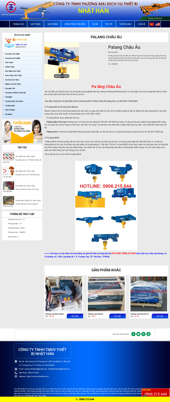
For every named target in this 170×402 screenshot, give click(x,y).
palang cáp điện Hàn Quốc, (40, 391)
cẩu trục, (83, 393)
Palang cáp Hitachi (95, 314)
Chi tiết (75, 316)
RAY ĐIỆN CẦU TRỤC (13, 71)
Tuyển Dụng (125, 24)
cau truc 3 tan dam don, (54, 393)
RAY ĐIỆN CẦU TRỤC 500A (25, 156)
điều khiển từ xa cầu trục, (26, 389)
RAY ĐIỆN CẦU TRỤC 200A (25, 171)
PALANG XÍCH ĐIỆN (12, 58)
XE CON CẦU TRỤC (12, 80)
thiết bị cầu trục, (56, 391)
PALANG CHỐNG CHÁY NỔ (15, 93)
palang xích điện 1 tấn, (22, 391)
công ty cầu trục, (92, 389)
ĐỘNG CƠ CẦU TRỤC (13, 84)
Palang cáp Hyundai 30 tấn (141, 314)
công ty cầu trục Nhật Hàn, (76, 389)
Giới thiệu (35, 24)
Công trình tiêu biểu (74, 24)
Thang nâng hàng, (102, 391)
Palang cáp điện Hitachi (55, 314)
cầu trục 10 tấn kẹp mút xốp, (85, 391)
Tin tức (108, 24)
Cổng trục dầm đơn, (116, 391)
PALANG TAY (10, 88)
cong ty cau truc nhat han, (109, 393)
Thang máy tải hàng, (38, 393)
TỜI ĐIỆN (8, 97)
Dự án (95, 24)
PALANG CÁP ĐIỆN (12, 54)
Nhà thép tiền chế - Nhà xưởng (35, 396)
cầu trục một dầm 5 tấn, (71, 393)
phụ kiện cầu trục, (41, 389)
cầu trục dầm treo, (68, 391)
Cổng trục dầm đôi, (130, 391)
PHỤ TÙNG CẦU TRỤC (13, 75)
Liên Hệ (141, 24)
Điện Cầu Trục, (19, 396)
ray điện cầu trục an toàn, (57, 389)
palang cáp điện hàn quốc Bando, (130, 393)
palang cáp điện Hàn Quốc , (108, 389)
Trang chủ (18, 24)
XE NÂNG (8, 114)
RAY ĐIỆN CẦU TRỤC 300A (25, 186)
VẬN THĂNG (10, 110)
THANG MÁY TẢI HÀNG (14, 101)
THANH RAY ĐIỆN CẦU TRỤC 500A (28, 200)
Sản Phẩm (52, 24)
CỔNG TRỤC (10, 67)
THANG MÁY (10, 106)
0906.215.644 (86, 399)
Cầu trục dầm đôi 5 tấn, (126, 389)
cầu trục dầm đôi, (93, 393)
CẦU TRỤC (9, 62)
